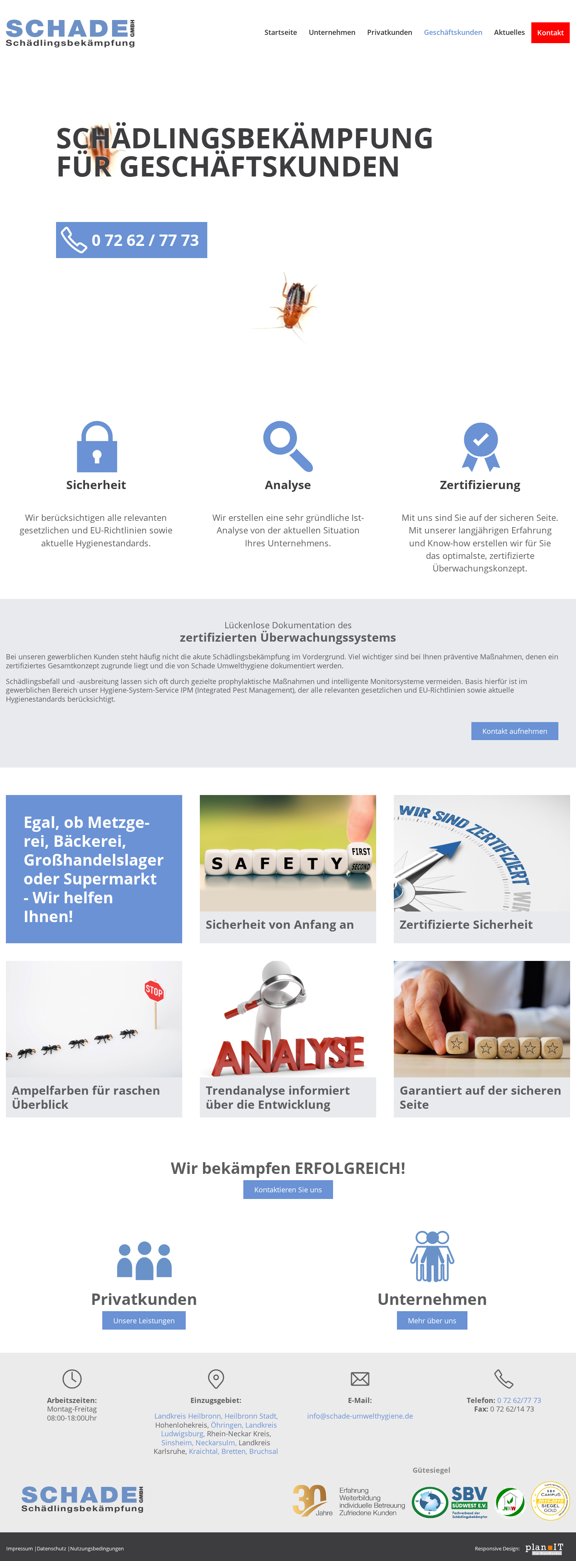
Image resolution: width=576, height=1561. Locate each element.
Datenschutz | (53, 1548)
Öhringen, (228, 1425)
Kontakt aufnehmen (514, 731)
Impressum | (21, 1548)
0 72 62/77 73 (519, 1400)
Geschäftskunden (453, 32)
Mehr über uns (432, 1320)
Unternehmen (332, 32)
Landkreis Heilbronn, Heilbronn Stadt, (216, 1416)
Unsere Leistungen (144, 1320)
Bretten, (235, 1451)
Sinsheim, (177, 1442)
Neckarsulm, (216, 1442)
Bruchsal (263, 1451)
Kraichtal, (205, 1451)
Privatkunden (389, 32)
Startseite (280, 32)
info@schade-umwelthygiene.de (360, 1416)
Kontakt (550, 32)
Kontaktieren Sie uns (288, 1189)
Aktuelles (509, 32)
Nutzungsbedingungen (97, 1548)
